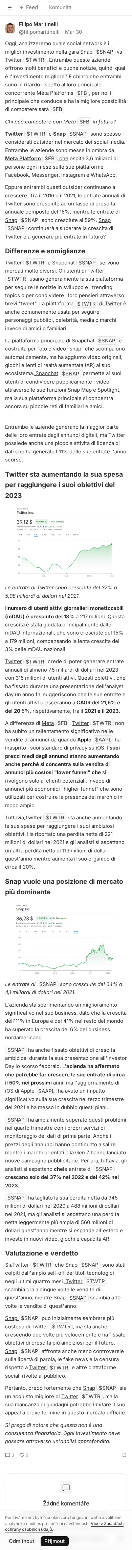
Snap (59, 134)
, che (62, 158)
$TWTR (35, 60)
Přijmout (54, 1541)
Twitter (14, 134)
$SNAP (104, 52)
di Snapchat (80, 340)
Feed (32, 7)
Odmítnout (21, 1541)
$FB (82, 93)
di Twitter (110, 303)
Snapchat (63, 262)
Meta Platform (23, 158)
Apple (84, 739)
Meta (48, 723)
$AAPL (103, 739)
